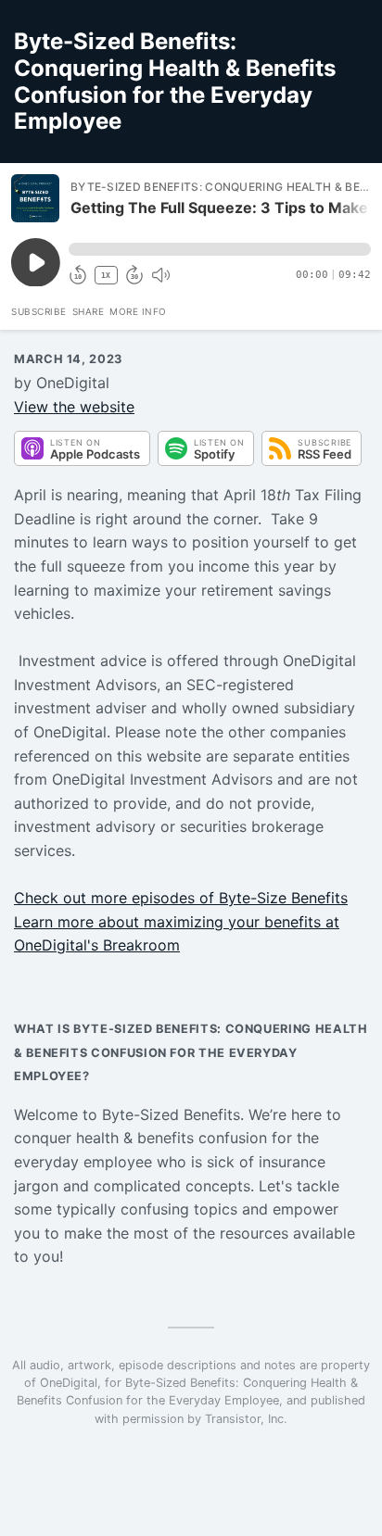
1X (105, 275)
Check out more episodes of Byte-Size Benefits (181, 897)
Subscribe (39, 311)
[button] (220, 249)
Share (88, 311)
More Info (138, 311)
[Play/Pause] (35, 198)
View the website (74, 406)
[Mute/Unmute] (160, 275)
